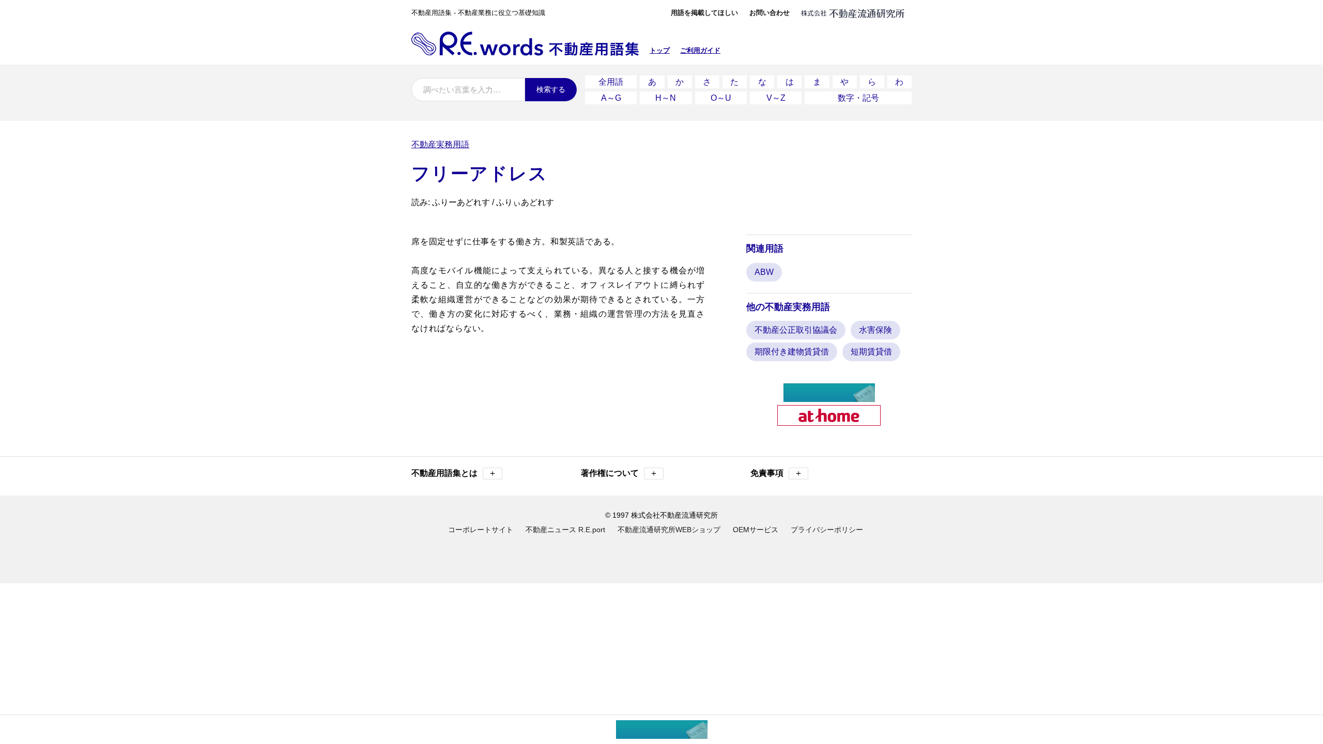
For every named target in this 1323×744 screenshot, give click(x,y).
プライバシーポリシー (827, 529)
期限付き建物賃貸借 (792, 351)
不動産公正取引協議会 (796, 330)
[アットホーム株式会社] (829, 421)
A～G (611, 98)
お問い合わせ (769, 13)
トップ (660, 50)
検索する (550, 89)
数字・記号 (858, 98)
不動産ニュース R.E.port (565, 529)
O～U (721, 98)
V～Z (776, 98)
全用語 (610, 82)
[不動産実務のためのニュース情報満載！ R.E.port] (829, 397)
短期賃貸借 (871, 351)
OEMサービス (755, 529)
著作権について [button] (619, 473)
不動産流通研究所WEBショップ (669, 529)
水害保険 (875, 330)
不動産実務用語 (440, 144)
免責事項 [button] (776, 473)
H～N (665, 98)
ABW (764, 272)
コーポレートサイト (480, 529)
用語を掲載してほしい (704, 13)
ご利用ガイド (700, 50)
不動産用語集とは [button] (454, 473)
